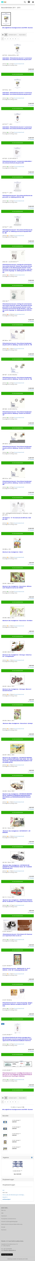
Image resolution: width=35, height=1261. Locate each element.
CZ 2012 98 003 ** (7, 1034)
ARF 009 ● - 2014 (6, 443)
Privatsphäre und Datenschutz (8, 1218)
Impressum (4, 1216)
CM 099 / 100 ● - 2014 (8, 791)
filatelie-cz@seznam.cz (10, 1250)
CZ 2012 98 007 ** (7, 1070)
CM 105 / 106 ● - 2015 (8, 862)
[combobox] (13, 34)
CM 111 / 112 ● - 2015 (8, 897)
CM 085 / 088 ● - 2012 (8, 617)
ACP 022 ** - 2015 (7, 227)
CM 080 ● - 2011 (6, 549)
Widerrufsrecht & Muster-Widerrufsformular (11, 1224)
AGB (2, 1213)
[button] (2, 34)
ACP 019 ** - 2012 (7, 124)
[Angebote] (31, 1157)
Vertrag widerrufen (7, 1254)
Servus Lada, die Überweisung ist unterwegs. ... (14, 1194)
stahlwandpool (6, 1199)
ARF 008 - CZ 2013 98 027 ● (9, 409)
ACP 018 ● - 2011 (6, 90)
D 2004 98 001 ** (17, 1171)
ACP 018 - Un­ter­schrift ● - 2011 (10, 55)
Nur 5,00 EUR (17, 1174)
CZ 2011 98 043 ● (7, 1000)
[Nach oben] (30, 1258)
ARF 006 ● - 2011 (6, 340)
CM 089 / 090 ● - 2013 (8, 652)
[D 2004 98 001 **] (17, 1164)
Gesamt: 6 (5, 1197)
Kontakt (3, 1227)
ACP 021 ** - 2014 (7, 192)
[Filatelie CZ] (3, 2)
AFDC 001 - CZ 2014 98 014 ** (10, 262)
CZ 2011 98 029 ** (7, 931)
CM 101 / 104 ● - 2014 (8, 828)
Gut (3, 1190)
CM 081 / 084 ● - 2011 (8, 583)
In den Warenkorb (17, 74)
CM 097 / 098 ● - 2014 (8, 755)
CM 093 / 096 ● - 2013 (8, 720)
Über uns (3, 1210)
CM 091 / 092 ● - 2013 (8, 686)
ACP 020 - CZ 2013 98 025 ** (10, 158)
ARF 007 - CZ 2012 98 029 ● (9, 374)
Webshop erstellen (12, 1259)
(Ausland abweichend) (19, 63)
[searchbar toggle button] (25, 2)
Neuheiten (3, 1230)
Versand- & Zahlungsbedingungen (9, 1221)
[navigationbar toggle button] (33, 2)
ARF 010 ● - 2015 (6, 478)
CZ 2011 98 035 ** (7, 965)
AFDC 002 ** (5, 301)
